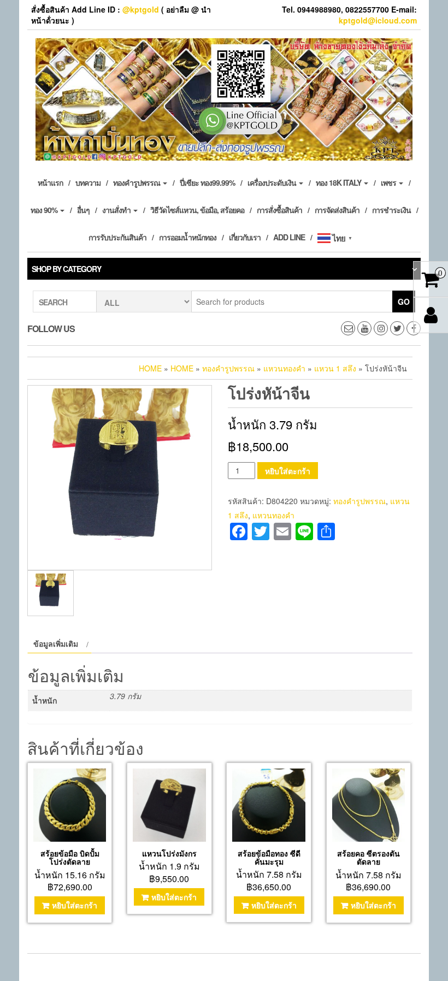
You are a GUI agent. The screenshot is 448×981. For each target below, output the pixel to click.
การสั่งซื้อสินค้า (279, 209)
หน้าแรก (50, 182)
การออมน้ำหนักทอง (187, 237)
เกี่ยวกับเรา (245, 237)
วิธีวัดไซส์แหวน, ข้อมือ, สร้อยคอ (197, 209)
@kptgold (140, 9)
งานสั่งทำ (117, 209)
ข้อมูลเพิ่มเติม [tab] (55, 643)
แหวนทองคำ (284, 368)
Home (150, 368)
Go (404, 301)
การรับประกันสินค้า (117, 237)
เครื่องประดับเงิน (272, 182)
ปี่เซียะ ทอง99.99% (207, 182)
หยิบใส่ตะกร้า (287, 470)
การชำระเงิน (391, 209)
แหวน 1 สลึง (335, 368)
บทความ (88, 182)
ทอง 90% (45, 209)
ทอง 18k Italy (339, 182)
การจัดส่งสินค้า (337, 209)
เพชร (389, 182)
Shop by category (66, 268)
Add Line (289, 237)
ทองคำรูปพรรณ (137, 182)
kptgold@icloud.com (378, 20)
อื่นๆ (83, 209)
